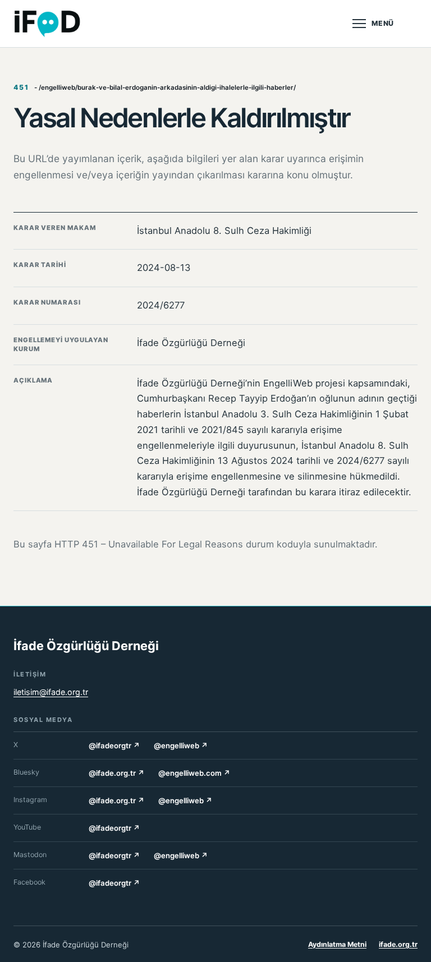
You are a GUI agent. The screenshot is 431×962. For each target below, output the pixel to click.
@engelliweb (181, 745)
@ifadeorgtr (114, 745)
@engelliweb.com (194, 772)
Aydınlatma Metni (337, 944)
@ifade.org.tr (117, 772)
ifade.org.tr (398, 944)
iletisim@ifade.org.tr (50, 692)
